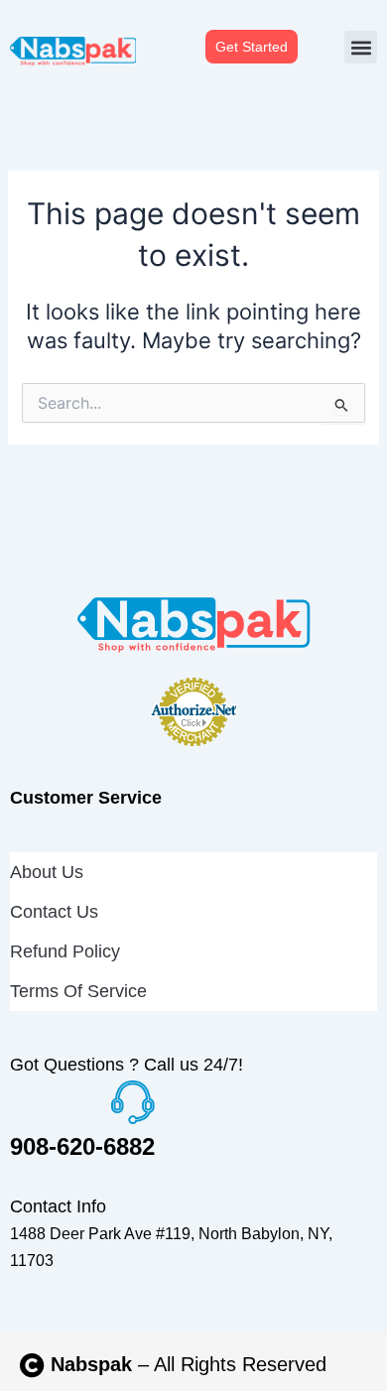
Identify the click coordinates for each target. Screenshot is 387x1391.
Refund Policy (65, 951)
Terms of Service (78, 991)
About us (46, 872)
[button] (360, 47)
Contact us (54, 912)
